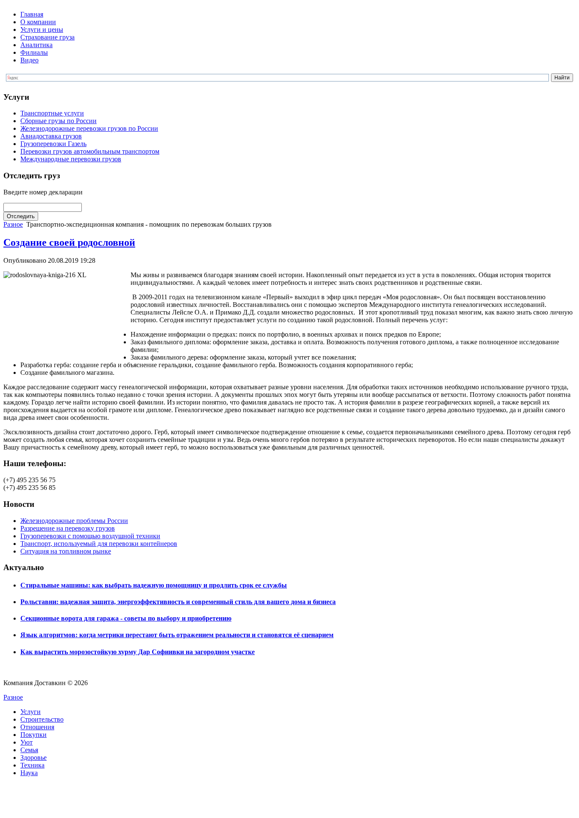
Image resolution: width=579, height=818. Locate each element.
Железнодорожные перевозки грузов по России (89, 128)
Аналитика (36, 44)
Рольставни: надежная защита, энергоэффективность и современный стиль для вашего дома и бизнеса (178, 601)
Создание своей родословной (69, 242)
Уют (26, 742)
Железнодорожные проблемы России (74, 520)
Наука (29, 772)
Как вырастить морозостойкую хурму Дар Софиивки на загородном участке (137, 651)
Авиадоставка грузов (51, 136)
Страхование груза (47, 37)
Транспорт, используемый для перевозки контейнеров (98, 543)
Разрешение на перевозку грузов (67, 528)
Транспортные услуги (52, 113)
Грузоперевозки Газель (53, 143)
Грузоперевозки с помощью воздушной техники (90, 536)
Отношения (37, 727)
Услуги (30, 711)
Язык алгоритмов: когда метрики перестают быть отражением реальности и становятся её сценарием (177, 634)
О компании (38, 21)
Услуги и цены (41, 29)
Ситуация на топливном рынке (65, 551)
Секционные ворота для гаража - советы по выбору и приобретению (125, 618)
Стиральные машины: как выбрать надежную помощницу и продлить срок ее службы (153, 585)
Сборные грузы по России (58, 120)
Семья (29, 749)
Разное (13, 224)
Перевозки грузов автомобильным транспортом (89, 151)
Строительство (42, 719)
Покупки (33, 734)
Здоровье (33, 757)
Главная (31, 14)
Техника (32, 765)
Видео (29, 60)
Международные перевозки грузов (70, 159)
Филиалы (34, 52)
